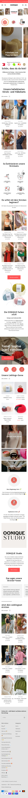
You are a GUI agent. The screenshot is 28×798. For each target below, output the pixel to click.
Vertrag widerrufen (5, 744)
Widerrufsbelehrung (6, 788)
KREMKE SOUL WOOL (8, 416)
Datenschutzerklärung (15, 786)
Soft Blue (14, 322)
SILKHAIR (20, 418)
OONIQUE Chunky (8, 397)
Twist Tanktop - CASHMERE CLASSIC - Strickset (7, 154)
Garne (17, 727)
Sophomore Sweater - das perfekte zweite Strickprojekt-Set (8, 702)
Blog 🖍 (3, 727)
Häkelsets (18, 730)
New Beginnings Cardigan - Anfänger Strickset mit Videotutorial (20, 236)
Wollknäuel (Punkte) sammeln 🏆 (6, 768)
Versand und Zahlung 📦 (6, 736)
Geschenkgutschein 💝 (6, 760)
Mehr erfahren (14, 571)
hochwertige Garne (13, 81)
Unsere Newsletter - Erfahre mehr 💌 (6, 749)
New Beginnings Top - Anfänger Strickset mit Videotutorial (7, 236)
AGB (8, 786)
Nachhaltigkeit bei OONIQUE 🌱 (5, 756)
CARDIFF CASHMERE (20, 395)
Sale (17, 735)
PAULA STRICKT (7, 121)
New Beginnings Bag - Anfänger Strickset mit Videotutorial (20, 267)
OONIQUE (8, 395)
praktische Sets (11, 83)
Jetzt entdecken (7, 358)
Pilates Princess (19, 320)
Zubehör (19, 83)
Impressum (3, 786)
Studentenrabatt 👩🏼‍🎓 (6, 753)
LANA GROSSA (20, 416)
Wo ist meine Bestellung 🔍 (4, 777)
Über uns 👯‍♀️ (4, 733)
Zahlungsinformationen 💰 (6, 740)
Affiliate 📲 (4, 774)
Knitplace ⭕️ (4, 771)
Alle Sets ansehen (14, 277)
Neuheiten (18, 733)
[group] (14, 12)
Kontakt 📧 (4, 730)
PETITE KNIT (20, 121)
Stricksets (18, 738)
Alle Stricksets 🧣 (5, 762)
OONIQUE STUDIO (7, 151)
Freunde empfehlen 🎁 (6, 765)
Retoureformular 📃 (6, 746)
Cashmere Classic (20, 397)
